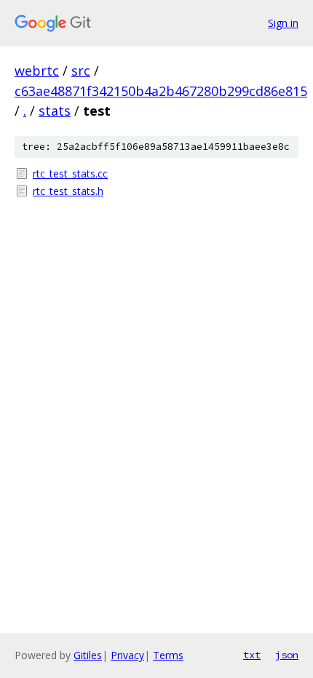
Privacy (127, 655)
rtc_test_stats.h (68, 191)
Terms (168, 655)
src (80, 70)
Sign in (283, 23)
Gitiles (88, 655)
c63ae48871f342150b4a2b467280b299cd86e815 (161, 91)
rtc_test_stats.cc (70, 173)
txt (252, 654)
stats (55, 110)
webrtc (37, 70)
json (286, 654)
